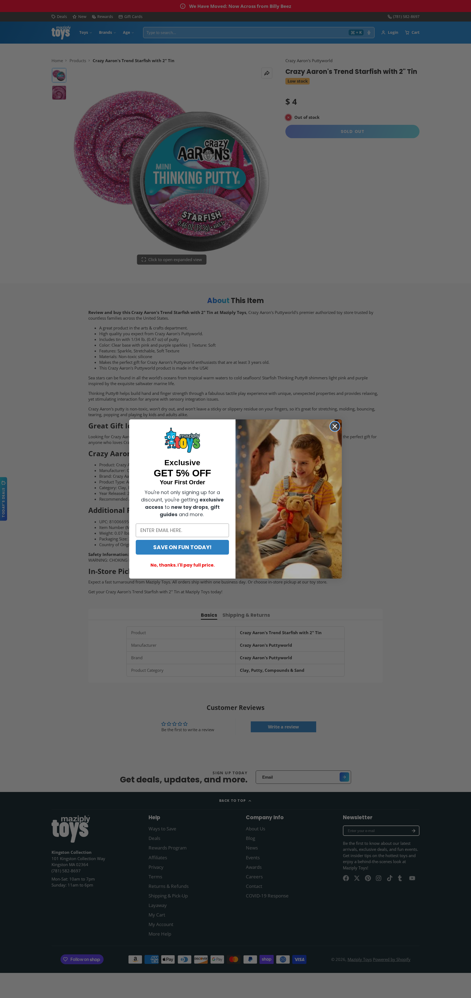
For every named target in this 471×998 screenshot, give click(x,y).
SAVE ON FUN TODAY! (182, 547)
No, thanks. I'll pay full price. (182, 565)
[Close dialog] (335, 426)
